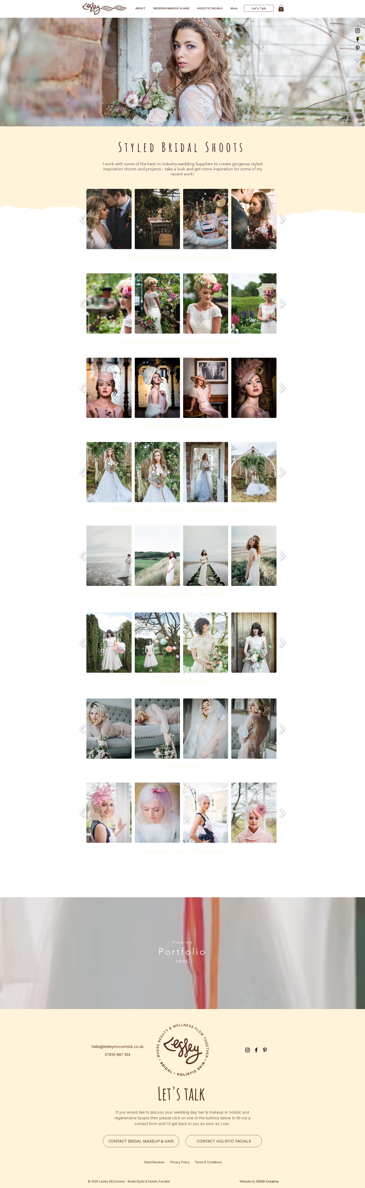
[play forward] (282, 219)
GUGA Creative (267, 1181)
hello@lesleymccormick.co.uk (118, 1046)
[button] (109, 219)
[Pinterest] (357, 48)
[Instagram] (357, 30)
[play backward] (82, 219)
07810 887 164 (117, 1054)
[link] (281, 8)
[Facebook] (357, 39)
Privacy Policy (180, 1162)
